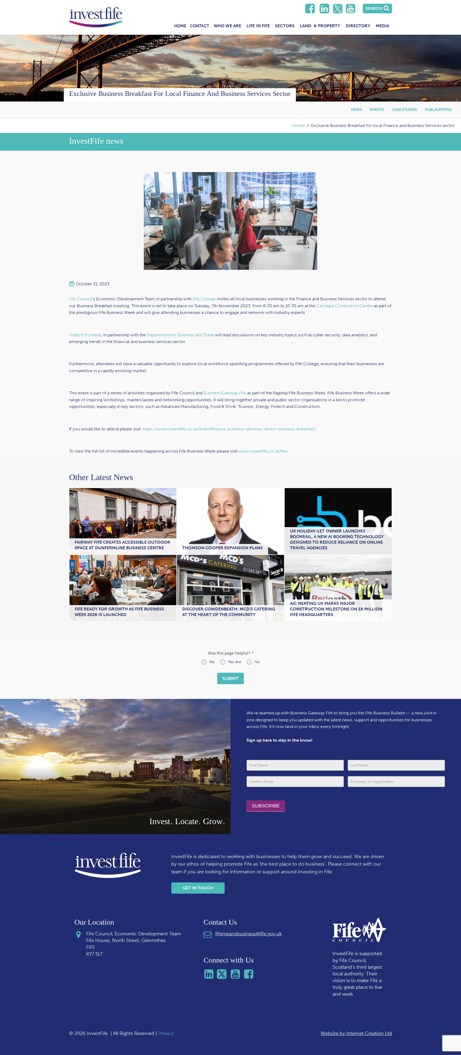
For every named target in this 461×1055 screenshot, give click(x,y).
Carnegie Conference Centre (344, 305)
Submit (230, 678)
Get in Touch (198, 887)
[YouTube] (350, 8)
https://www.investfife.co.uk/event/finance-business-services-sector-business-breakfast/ (229, 428)
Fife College (204, 298)
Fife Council (80, 298)
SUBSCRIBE (266, 805)
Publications (438, 109)
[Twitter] (337, 8)
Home (180, 26)
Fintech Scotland (85, 334)
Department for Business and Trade (180, 334)
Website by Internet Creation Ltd (356, 1033)
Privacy (166, 1033)
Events (377, 109)
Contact (199, 26)
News (356, 109)
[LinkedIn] (310, 8)
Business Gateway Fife (225, 392)
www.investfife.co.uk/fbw (263, 451)
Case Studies (404, 109)
